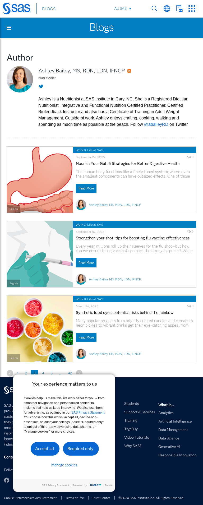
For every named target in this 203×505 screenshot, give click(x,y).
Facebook (6, 480)
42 (70, 373)
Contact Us (179, 8)
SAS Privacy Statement (87, 412)
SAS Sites (191, 8)
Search (154, 8)
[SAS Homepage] (19, 9)
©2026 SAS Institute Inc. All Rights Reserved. (151, 498)
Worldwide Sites (167, 8)
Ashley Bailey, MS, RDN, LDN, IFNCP (81, 70)
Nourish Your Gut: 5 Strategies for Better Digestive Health (127, 163)
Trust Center (101, 498)
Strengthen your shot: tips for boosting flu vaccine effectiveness (133, 238)
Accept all (44, 448)
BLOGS (49, 8)
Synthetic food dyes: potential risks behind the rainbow (125, 313)
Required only (80, 448)
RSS (134, 71)
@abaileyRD (156, 124)
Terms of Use (74, 498)
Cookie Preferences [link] (17, 498)
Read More (86, 188)
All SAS (120, 8)
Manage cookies (64, 465)
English (14, 209)
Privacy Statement (44, 498)
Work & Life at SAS (89, 150)
